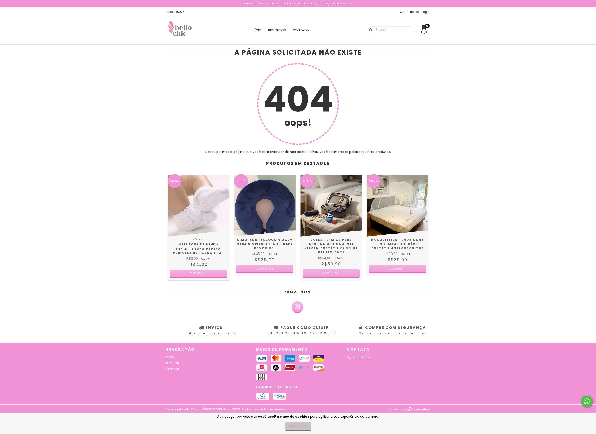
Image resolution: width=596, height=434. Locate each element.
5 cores (198, 239)
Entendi (298, 426)
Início (257, 30)
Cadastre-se (409, 12)
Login (426, 12)
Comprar (198, 273)
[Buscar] (370, 29)
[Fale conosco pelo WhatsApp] (587, 401)
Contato (300, 30)
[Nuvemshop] (410, 410)
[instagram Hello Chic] (297, 307)
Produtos (277, 30)
